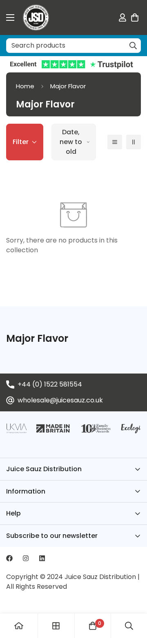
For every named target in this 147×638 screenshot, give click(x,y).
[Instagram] (25, 558)
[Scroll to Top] (132, 595)
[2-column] (133, 142)
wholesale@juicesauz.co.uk (60, 400)
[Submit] (133, 45)
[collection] (56, 626)
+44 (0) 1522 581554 (50, 384)
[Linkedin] (42, 558)
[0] (135, 17)
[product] (19, 626)
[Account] (122, 17)
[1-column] (114, 142)
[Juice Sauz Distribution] (36, 17)
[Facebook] (9, 558)
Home (25, 86)
